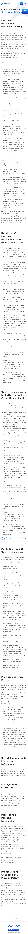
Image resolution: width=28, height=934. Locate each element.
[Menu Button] (25, 4)
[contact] (21, 3)
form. (13, 862)
